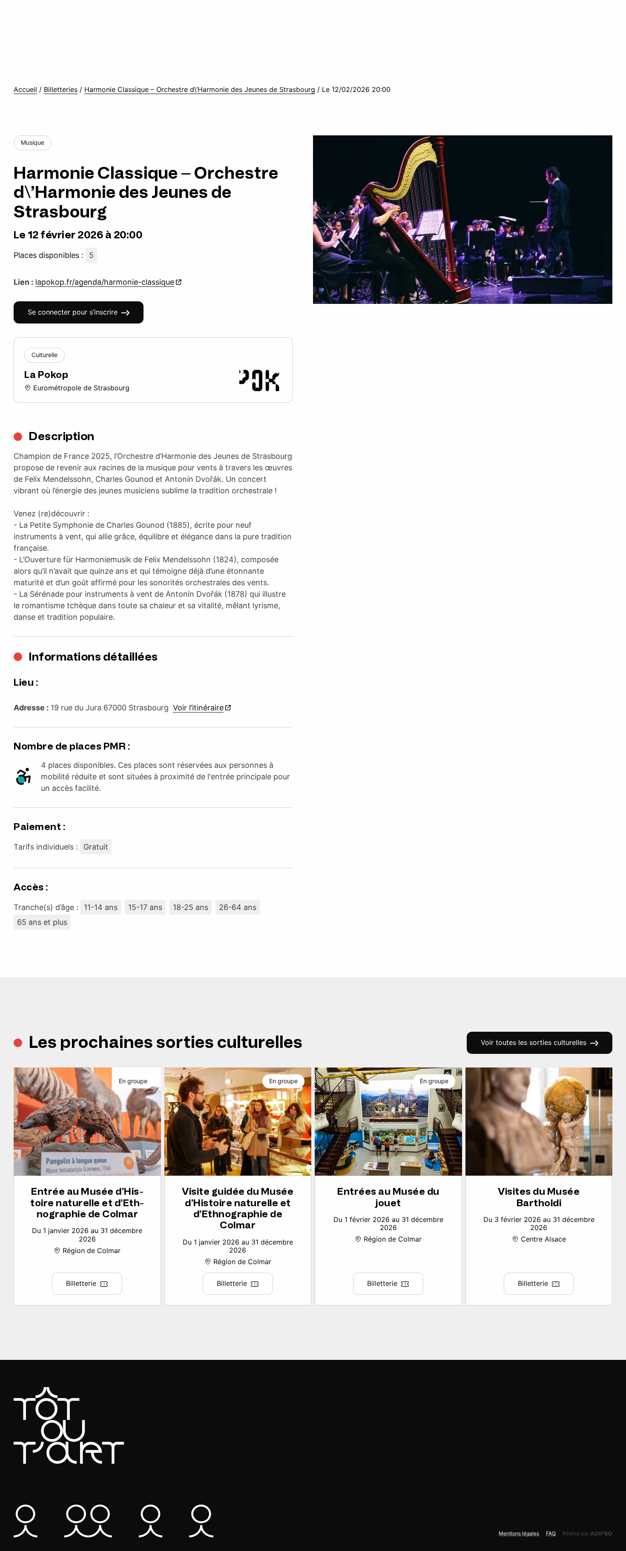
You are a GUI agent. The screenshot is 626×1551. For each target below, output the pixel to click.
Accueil (25, 90)
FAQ (551, 1533)
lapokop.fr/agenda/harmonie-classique (104, 282)
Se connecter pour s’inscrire (73, 312)
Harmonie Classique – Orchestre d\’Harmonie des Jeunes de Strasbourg (199, 90)
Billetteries (61, 90)
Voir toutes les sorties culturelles (533, 1042)
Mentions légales (519, 1533)
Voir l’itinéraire (198, 707)
